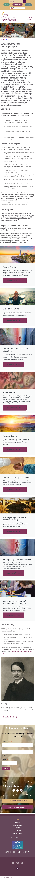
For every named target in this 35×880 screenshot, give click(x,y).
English (15, 8)
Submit (6, 768)
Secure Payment (17, 825)
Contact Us (17, 830)
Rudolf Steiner (7, 630)
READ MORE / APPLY (13, 573)
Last (3, 755)
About (17, 820)
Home (3, 40)
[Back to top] (17, 868)
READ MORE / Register (14, 280)
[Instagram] (21, 790)
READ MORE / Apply (13, 364)
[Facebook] (13, 790)
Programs (17, 822)
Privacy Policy (17, 833)
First (3, 748)
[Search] (24, 1)
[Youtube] (17, 790)
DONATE (17, 828)
